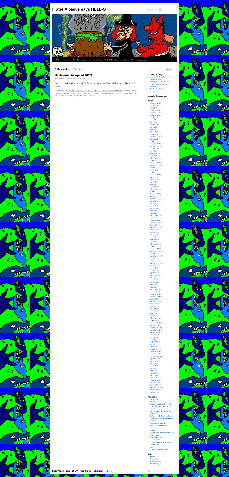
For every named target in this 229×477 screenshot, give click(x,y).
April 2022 (153, 129)
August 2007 (154, 332)
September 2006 (155, 358)
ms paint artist (128, 93)
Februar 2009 (154, 289)
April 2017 (153, 184)
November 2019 (155, 165)
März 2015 (153, 241)
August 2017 (154, 177)
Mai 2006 (153, 368)
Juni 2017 (153, 179)
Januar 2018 (153, 172)
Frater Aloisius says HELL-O (79, 9)
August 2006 (154, 361)
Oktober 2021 (154, 139)
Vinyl (151, 447)
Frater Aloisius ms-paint (91, 93)
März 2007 (153, 344)
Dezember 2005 (155, 380)
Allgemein (153, 401)
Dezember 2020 (155, 144)
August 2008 (154, 304)
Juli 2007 (153, 335)
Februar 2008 (154, 318)
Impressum (65, 59)
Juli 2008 (153, 306)
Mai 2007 (153, 339)
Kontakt (76, 59)
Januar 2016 (153, 218)
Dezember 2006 (155, 351)
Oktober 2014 (154, 253)
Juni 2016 (153, 206)
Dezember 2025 (155, 103)
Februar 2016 (154, 215)
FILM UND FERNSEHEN (158, 425)
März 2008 (153, 316)
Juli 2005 (153, 392)
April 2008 (153, 313)
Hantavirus (105, 93)
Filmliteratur (153, 428)
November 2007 (155, 325)
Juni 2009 (153, 280)
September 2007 (155, 330)
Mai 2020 (153, 151)
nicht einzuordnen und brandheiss (160, 442)
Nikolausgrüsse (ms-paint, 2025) (160, 82)
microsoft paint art (115, 93)
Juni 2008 (153, 308)
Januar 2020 (153, 160)
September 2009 (155, 273)
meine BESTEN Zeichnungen (159, 440)
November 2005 (155, 382)
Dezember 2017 (155, 175)
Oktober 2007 (154, 327)
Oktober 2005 (154, 385)
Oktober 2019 (154, 167)
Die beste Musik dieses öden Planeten (161, 416)
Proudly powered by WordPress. (160, 471)
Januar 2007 (153, 349)
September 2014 (155, 256)
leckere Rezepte (154, 435)
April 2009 (153, 284)
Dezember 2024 (155, 110)
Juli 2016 (153, 203)
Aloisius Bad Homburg (63, 93)
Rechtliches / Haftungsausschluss (134, 59)
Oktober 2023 (154, 117)
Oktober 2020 (154, 148)
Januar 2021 (153, 141)
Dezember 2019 (155, 163)
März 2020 (153, 156)
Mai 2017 (153, 182)
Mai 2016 (153, 208)
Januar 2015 (153, 246)
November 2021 (155, 136)
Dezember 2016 (155, 194)
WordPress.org (154, 464)
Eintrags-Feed (154, 459)
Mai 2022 (153, 127)
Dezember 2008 (155, 294)
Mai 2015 (153, 237)
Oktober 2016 (154, 199)
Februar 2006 (154, 375)
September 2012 (155, 263)
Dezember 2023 (155, 115)
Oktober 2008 (154, 299)
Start (57, 59)
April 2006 (153, 370)
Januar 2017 (153, 191)
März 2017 (153, 187)
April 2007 (153, 342)
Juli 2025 (153, 108)
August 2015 (154, 230)
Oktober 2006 (154, 356)
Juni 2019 (153, 170)
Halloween (153, 430)
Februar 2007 (154, 347)
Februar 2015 (154, 244)
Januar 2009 (153, 292)
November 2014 (155, 251)
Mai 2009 (153, 282)
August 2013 (154, 261)
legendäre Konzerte (156, 437)
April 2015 (153, 239)
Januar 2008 (153, 320)
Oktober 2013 (154, 258)
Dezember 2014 (155, 249)
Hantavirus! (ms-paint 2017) (73, 75)
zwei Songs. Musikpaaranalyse (159, 449)
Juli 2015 (153, 232)
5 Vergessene (154, 399)
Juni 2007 (153, 337)
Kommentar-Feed (155, 461)
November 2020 (155, 146)
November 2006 (155, 354)
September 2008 (155, 301)
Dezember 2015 (155, 220)
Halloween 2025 (155, 86)
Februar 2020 (154, 158)
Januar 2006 (153, 378)
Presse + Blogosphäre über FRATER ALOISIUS (99, 59)
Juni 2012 (153, 268)
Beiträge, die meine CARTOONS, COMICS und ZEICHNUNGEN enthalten (95, 91)
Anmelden (153, 456)
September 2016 (155, 201)
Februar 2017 (154, 189)
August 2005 (154, 390)
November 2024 (155, 113)
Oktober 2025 (154, 105)
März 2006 (153, 373)
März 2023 (153, 122)
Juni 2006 (153, 366)
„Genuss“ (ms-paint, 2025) (158, 84)
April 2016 (153, 210)
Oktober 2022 (154, 124)
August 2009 (154, 275)
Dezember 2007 (155, 323)
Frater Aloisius (77, 93)
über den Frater (154, 444)
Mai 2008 (153, 311)
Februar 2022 (154, 132)
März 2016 (153, 213)
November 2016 (155, 196)
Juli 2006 (153, 363)
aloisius (82, 78)
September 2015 (155, 227)
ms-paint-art (71, 95)
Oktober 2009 (154, 270)
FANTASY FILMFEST (157, 423)
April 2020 (153, 153)
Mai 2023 (153, 120)
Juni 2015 (153, 234)
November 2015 (155, 222)
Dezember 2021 (155, 134)
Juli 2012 (153, 265)
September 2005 (155, 387)
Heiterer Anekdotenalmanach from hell (162, 433)
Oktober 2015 (154, 225)
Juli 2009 (153, 277)
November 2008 (155, 296)
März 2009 (153, 287)
